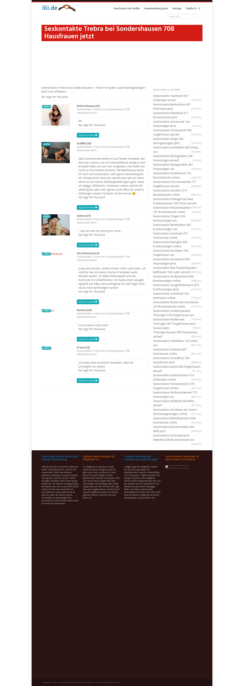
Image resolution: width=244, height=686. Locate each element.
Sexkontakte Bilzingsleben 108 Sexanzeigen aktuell (177, 158)
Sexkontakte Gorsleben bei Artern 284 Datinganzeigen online (177, 412)
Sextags (176, 8)
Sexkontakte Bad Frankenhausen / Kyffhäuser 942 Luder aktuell (177, 270)
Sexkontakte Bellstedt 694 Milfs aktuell (177, 403)
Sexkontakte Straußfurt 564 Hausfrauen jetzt (177, 360)
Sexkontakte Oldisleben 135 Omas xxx (177, 343)
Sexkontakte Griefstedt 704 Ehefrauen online (177, 296)
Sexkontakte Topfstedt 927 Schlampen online (177, 98)
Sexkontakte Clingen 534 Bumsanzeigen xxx (177, 218)
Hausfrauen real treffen (127, 8)
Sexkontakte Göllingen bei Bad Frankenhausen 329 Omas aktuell (177, 201)
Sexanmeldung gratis (156, 8)
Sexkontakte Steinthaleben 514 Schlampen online (177, 377)
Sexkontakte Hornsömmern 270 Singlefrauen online (177, 386)
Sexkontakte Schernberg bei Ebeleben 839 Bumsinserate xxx (177, 438)
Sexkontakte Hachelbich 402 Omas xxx (177, 149)
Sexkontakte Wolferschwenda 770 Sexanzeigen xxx (177, 395)
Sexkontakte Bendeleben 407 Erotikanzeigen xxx (177, 227)
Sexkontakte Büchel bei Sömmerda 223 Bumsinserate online (177, 304)
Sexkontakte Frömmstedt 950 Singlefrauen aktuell (177, 132)
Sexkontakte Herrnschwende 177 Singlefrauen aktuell (177, 184)
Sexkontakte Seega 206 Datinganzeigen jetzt (177, 141)
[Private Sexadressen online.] (58, 8)
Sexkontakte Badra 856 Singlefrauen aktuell (177, 369)
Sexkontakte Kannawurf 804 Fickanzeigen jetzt (177, 261)
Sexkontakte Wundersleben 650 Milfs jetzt (177, 429)
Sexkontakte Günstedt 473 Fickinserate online (177, 235)
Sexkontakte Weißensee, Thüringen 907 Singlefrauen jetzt (177, 321)
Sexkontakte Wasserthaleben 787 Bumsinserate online (177, 210)
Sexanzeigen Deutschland (70, 682)
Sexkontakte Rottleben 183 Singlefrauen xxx (177, 253)
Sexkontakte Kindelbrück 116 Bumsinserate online (177, 175)
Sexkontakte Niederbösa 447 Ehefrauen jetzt (177, 106)
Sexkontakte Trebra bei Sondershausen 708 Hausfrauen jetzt (103, 111)
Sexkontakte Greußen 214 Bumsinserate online (177, 192)
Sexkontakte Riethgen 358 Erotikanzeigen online (177, 244)
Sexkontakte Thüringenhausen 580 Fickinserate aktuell (177, 332)
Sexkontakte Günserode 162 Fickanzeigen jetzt (177, 124)
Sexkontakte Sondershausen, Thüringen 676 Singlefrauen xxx (177, 313)
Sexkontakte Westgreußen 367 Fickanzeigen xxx (177, 167)
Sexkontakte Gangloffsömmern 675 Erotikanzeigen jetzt (177, 287)
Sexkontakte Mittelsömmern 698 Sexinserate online (177, 420)
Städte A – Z (193, 8)
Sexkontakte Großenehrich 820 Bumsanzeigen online (177, 278)
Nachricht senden (87, 135)
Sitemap (115, 682)
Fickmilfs (88, 682)
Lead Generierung (103, 682)
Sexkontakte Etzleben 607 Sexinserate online (177, 352)
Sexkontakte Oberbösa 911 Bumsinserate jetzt (177, 115)
